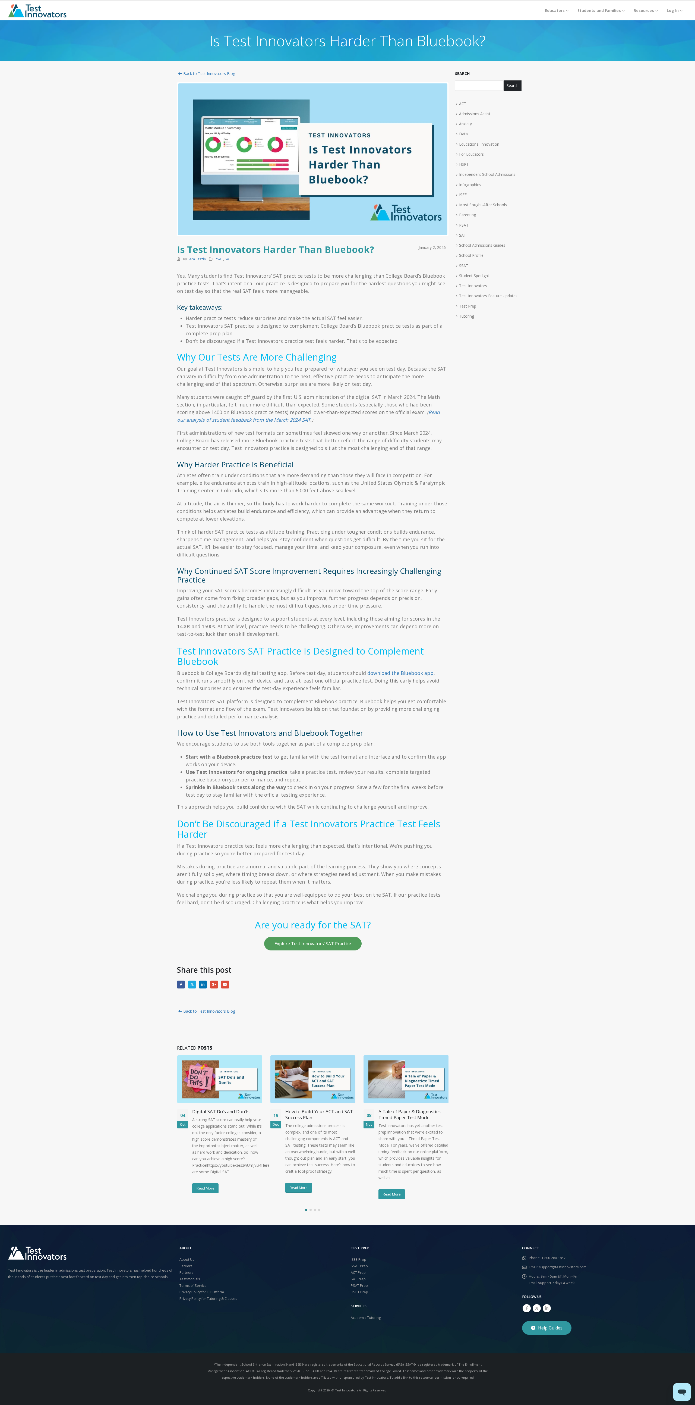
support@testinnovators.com (562, 1267)
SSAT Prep (359, 1266)
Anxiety (465, 123)
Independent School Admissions (487, 174)
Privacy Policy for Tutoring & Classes (208, 1298)
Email (225, 984)
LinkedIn (203, 984)
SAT (228, 259)
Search (462, 73)
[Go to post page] (219, 1079)
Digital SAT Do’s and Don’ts (220, 1111)
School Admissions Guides (482, 245)
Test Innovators (473, 285)
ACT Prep (358, 1272)
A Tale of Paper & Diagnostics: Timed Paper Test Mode (410, 1114)
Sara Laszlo (197, 259)
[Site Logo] (37, 11)
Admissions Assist (475, 113)
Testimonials (189, 1279)
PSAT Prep (359, 1285)
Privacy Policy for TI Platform (201, 1292)
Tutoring (466, 316)
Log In (673, 10)
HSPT (464, 164)
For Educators (471, 154)
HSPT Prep (359, 1292)
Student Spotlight (474, 275)
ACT (462, 103)
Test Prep (467, 306)
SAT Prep (358, 1279)
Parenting (467, 214)
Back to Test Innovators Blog (208, 73)
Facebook (181, 984)
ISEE (463, 194)
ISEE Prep (358, 1259)
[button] (306, 1209)
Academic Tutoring (366, 1317)
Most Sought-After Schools (483, 204)
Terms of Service (193, 1285)
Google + (214, 984)
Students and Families (599, 10)
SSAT (463, 265)
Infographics (470, 184)
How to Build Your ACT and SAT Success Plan (319, 1114)
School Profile (471, 255)
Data (463, 133)
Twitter (192, 984)
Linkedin (547, 1308)
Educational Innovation (479, 144)
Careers (185, 1266)
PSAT (219, 259)
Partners (186, 1272)
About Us (186, 1259)
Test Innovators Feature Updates (488, 295)
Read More (205, 1188)
